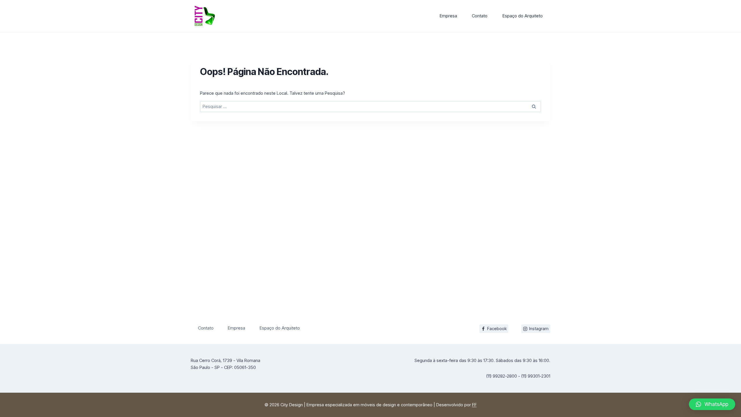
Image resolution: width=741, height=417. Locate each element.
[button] (712, 404)
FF (474, 404)
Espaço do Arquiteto (522, 16)
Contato (479, 16)
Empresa (448, 16)
